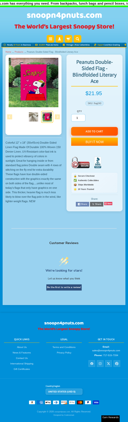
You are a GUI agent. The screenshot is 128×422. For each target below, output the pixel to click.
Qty (79, 111)
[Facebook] (91, 363)
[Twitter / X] (108, 363)
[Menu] (50, 39)
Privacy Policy (64, 352)
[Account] (59, 39)
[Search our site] (77, 39)
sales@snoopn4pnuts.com (106, 350)
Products (19, 52)
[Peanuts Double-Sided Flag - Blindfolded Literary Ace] (47, 117)
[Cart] (68, 39)
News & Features (22, 352)
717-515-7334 (110, 355)
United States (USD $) (62, 391)
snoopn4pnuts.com (62, 412)
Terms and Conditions (64, 347)
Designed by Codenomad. (64, 415)
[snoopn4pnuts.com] (64, 21)
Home (8, 52)
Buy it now (95, 141)
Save (110, 203)
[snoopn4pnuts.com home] (64, 329)
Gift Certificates (22, 369)
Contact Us (22, 358)
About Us (22, 347)
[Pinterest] (117, 363)
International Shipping (21, 363)
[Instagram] (100, 363)
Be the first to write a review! (64, 287)
